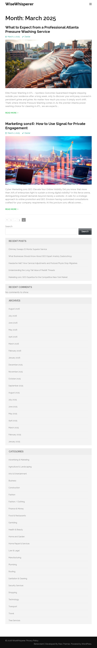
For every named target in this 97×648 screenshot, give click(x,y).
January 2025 (14, 441)
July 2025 (13, 400)
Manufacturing (15, 557)
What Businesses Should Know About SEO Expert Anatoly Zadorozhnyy (40, 256)
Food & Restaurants (17, 516)
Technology (14, 599)
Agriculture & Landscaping (20, 467)
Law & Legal (14, 550)
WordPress (86, 644)
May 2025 (13, 414)
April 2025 (13, 421)
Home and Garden (17, 536)
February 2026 (15, 351)
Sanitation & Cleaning (18, 578)
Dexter (27, 37)
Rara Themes (64, 644)
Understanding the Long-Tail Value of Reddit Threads (32, 270)
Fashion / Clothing (17, 502)
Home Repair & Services (19, 543)
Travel (11, 613)
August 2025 (14, 393)
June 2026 (13, 323)
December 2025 (16, 365)
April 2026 (13, 337)
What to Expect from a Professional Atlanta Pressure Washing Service (42, 29)
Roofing (12, 571)
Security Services (16, 585)
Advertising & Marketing (19, 460)
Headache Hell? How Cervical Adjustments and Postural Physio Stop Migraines (43, 263)
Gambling (13, 523)
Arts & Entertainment (18, 474)
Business (12, 481)
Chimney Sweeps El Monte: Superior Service (28, 249)
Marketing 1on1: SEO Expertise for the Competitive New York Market (38, 277)
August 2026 (14, 309)
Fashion (12, 495)
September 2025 (16, 386)
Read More (11, 113)
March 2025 (14, 428)
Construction (14, 488)
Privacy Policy (32, 640)
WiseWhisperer (19, 4)
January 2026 (14, 358)
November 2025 (16, 372)
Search (8, 226)
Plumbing (13, 564)
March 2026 (14, 344)
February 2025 (15, 435)
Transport (13, 606)
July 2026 (13, 316)
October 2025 (15, 379)
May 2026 (13, 330)
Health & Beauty (16, 529)
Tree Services (14, 620)
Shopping (13, 592)
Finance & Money (16, 509)
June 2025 (13, 407)
